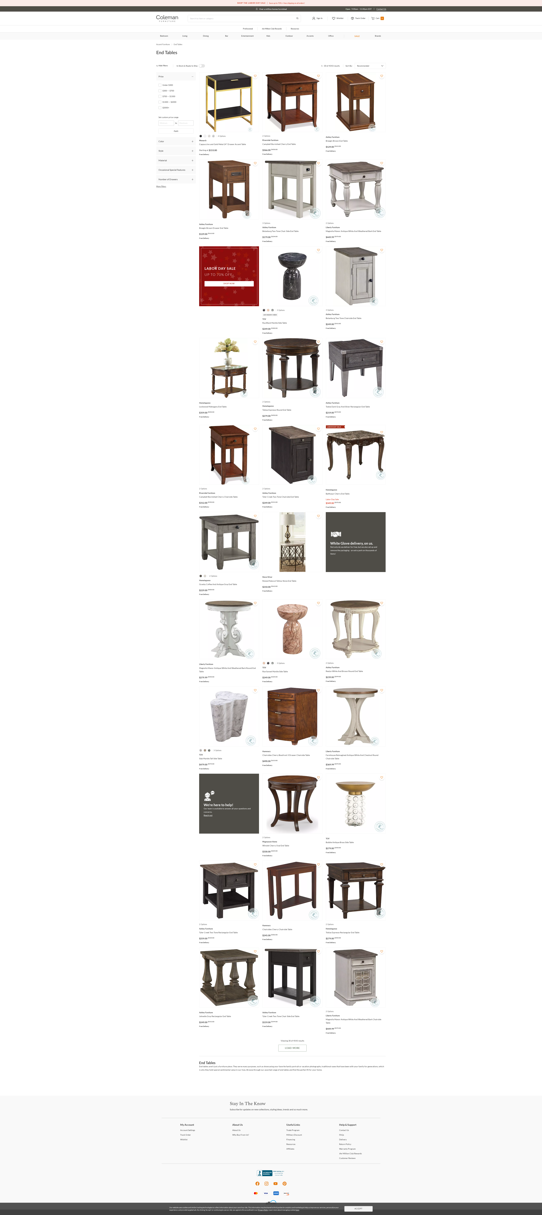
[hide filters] (163, 66)
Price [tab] (161, 76)
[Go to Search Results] (297, 18)
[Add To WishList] (255, 76)
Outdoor (289, 36)
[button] (317, 18)
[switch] (202, 66)
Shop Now (229, 284)
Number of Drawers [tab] (168, 179)
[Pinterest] (284, 1185)
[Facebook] (257, 1185)
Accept (358, 1209)
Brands (378, 36)
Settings (187, 1130)
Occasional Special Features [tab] (172, 169)
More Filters (161, 186)
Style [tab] (161, 150)
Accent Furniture (163, 44)
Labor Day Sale (332, 499)
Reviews (347, 1158)
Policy (345, 1144)
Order (185, 1135)
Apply (176, 131)
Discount (294, 1135)
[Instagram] (266, 1185)
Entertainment (247, 36)
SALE (357, 36)
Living (184, 36)
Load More (292, 1048)
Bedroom (164, 36)
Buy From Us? (240, 1135)
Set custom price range (168, 117)
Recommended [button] (363, 66)
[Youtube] (275, 1185)
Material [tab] (163, 160)
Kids (268, 36)
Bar (226, 36)
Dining (206, 36)
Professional (248, 29)
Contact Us (381, 9)
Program (293, 1130)
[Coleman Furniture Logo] (167, 21)
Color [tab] (161, 141)
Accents (310, 36)
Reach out (208, 815)
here (297, 1210)
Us (236, 1130)
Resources (295, 29)
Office (331, 36)
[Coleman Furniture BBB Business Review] (271, 1175)
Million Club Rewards (272, 29)
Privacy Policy (263, 1210)
